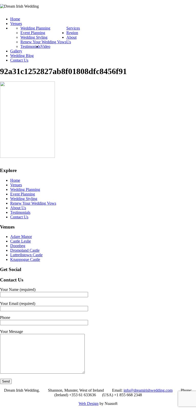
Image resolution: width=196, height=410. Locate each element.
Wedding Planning (35, 28)
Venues (16, 23)
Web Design (89, 403)
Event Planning (32, 33)
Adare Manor (21, 236)
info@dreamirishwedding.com (148, 390)
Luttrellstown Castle (26, 255)
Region (72, 33)
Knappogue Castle (25, 259)
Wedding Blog (22, 55)
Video (45, 46)
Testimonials (30, 46)
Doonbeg (17, 246)
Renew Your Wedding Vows (43, 42)
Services (73, 28)
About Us (18, 208)
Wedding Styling (33, 37)
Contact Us (19, 60)
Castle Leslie (20, 241)
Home (15, 19)
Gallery (16, 51)
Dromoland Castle (25, 250)
